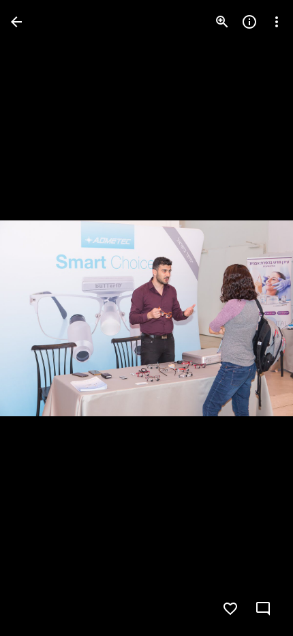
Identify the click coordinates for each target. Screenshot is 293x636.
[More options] (276, 21)
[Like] (230, 609)
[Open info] (249, 21)
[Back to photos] (16, 21)
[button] (38, 318)
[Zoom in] (222, 21)
